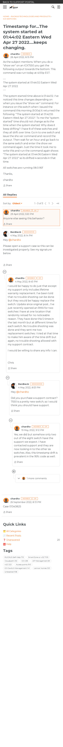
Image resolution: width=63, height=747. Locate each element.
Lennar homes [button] (42, 568)
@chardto (15, 239)
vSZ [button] (8, 564)
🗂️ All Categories (12, 531)
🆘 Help (7, 544)
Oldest (16, 203)
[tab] (10, 194)
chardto (15, 54)
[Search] (53, 7)
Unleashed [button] (11, 572)
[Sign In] (58, 7)
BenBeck (15, 232)
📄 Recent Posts (12, 535)
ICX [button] (25, 561)
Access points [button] (23, 564)
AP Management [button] (41, 561)
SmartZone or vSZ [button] (38, 557)
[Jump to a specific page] (57, 203)
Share (7, 185)
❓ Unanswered (31, 540)
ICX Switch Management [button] (17, 568)
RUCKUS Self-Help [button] (14, 557)
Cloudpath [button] (11, 561)
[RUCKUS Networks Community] (14, 7)
